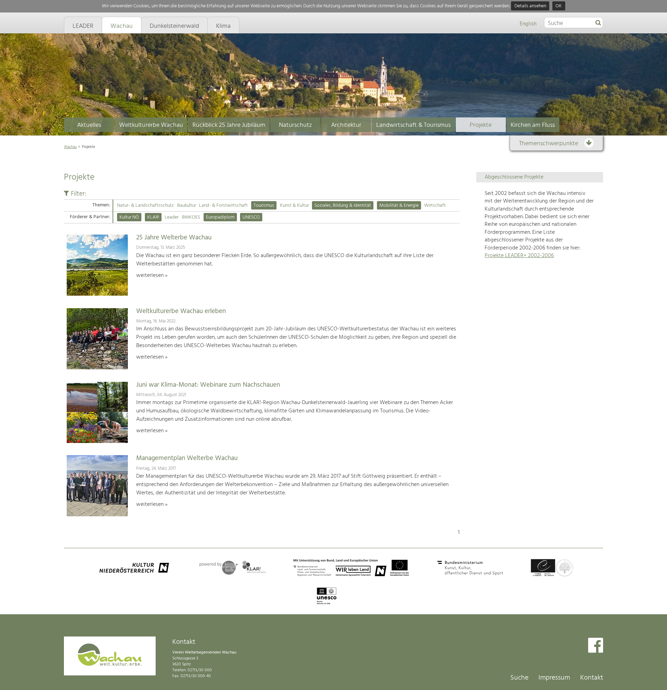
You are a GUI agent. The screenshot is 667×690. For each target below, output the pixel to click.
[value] (598, 23)
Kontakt (591, 677)
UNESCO (251, 217)
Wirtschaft (435, 206)
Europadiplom (220, 217)
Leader (172, 217)
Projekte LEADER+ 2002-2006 (519, 255)
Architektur (346, 125)
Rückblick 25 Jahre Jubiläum (228, 125)
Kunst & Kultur (294, 206)
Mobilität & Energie (399, 206)
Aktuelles (89, 125)
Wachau (70, 147)
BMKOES (191, 217)
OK (558, 6)
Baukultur (186, 206)
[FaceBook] (595, 646)
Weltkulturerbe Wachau (151, 125)
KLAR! (153, 217)
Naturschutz (295, 125)
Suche (519, 677)
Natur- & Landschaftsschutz (145, 206)
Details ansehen (530, 6)
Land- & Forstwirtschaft (223, 206)
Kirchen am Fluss (533, 125)
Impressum (554, 677)
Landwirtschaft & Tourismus (413, 125)
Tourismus (264, 206)
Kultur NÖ (129, 217)
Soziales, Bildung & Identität (342, 206)
